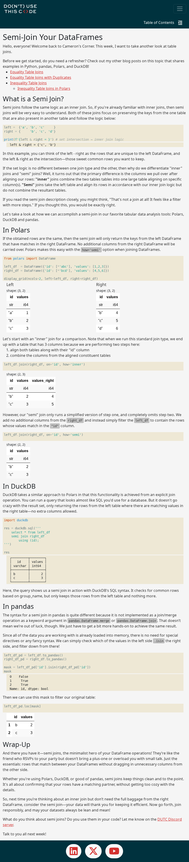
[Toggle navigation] (179, 8)
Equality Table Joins (26, 71)
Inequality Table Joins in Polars (44, 88)
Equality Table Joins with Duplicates (40, 77)
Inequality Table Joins (28, 82)
